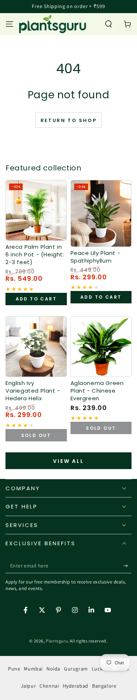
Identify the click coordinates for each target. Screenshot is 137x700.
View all (68, 461)
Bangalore (104, 686)
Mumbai (33, 668)
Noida (53, 668)
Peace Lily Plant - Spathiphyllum (96, 256)
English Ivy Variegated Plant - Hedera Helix (32, 390)
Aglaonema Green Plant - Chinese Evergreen (97, 390)
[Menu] (9, 24)
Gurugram (76, 668)
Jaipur (28, 686)
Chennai (49, 686)
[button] (108, 24)
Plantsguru (57, 641)
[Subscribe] (127, 566)
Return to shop (68, 120)
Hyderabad (75, 686)
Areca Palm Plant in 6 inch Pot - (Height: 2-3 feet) (34, 254)
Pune (14, 668)
